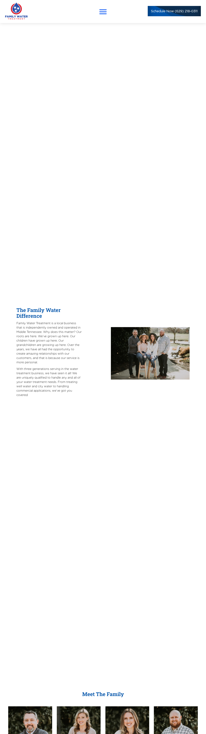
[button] (103, 11)
